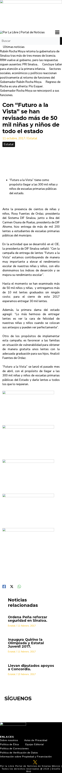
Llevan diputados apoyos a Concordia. (31, 667)
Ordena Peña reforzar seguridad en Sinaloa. (27, 619)
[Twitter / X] (11, 586)
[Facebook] (4, 586)
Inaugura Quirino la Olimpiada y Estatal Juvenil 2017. (26, 642)
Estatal (32, 138)
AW (34, 771)
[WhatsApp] (19, 586)
